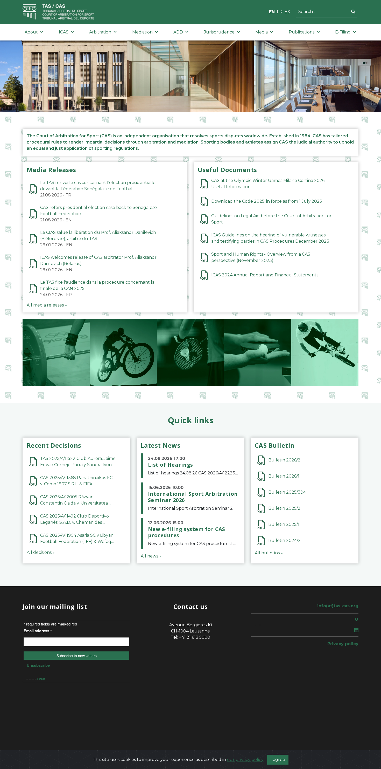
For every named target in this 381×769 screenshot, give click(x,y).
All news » (151, 556)
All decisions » (41, 552)
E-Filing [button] (343, 32)
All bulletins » (269, 552)
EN (272, 11)
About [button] (31, 32)
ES (287, 11)
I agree (278, 759)
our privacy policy (245, 759)
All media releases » (47, 305)
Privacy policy (342, 643)
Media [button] (261, 32)
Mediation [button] (142, 32)
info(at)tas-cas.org (337, 605)
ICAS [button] (63, 32)
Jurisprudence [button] (219, 32)
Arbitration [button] (100, 32)
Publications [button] (301, 32)
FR (280, 11)
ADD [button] (178, 32)
